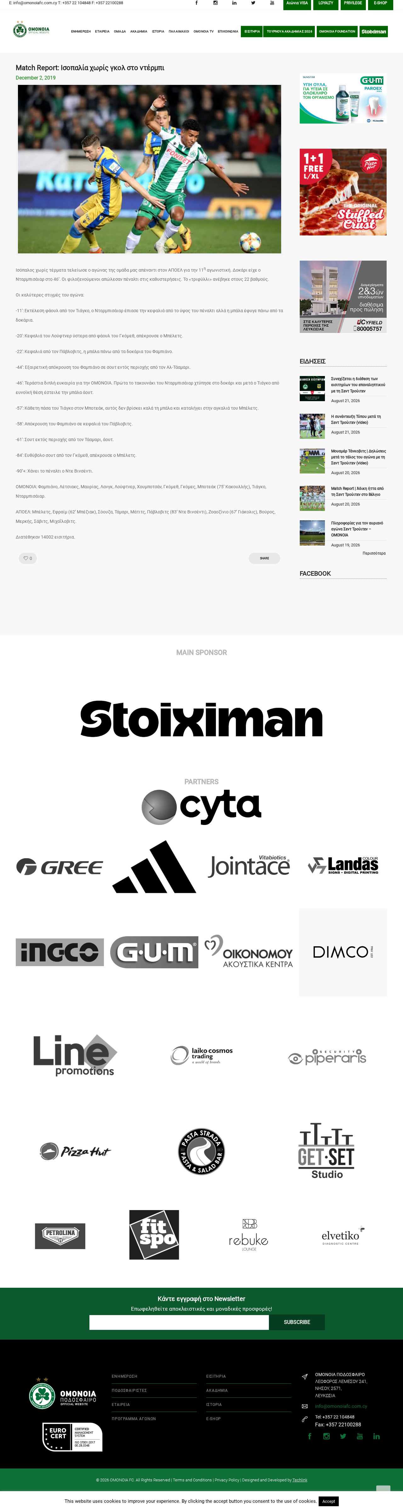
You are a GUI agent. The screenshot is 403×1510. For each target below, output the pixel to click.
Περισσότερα (374, 553)
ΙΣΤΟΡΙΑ (158, 35)
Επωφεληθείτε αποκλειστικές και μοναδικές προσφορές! (201, 1309)
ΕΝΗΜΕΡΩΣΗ (81, 35)
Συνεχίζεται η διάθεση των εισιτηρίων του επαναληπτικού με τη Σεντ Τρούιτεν (358, 385)
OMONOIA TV (203, 35)
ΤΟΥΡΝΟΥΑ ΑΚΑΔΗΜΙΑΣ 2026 (289, 35)
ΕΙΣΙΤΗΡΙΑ (252, 35)
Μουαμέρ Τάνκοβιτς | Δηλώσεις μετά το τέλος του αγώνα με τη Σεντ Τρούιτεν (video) (358, 457)
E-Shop (380, 7)
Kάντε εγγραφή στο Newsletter (201, 1299)
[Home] (22, 36)
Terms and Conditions (192, 1480)
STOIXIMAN (374, 35)
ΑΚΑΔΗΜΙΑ (139, 35)
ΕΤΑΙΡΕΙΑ (102, 35)
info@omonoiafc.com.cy (341, 1406)
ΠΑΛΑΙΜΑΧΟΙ (179, 35)
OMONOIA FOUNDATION (337, 35)
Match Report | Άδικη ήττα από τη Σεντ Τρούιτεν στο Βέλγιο (357, 491)
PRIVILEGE (353, 7)
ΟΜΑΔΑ (120, 35)
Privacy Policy (227, 1480)
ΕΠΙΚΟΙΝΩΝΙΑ (228, 35)
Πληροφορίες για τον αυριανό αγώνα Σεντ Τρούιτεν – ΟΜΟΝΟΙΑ (357, 529)
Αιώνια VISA (297, 7)
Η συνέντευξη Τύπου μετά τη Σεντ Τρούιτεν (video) (356, 419)
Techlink (299, 1480)
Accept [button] (328, 1501)
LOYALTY (326, 7)
